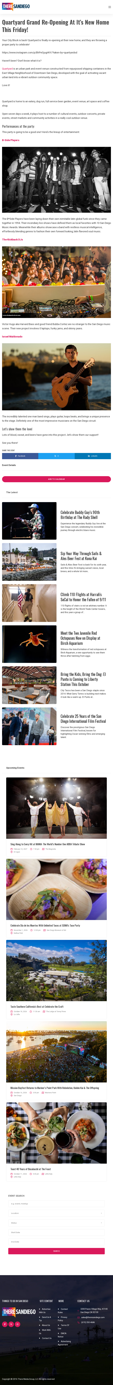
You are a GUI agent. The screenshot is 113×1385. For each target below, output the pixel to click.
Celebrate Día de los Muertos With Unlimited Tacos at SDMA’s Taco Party (45, 925)
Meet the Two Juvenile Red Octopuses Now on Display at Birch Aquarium (80, 638)
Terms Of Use (63, 1327)
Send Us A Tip (45, 1319)
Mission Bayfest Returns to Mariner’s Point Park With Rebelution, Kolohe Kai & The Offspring (54, 1088)
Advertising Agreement (64, 1343)
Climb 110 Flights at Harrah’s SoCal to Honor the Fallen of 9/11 (83, 597)
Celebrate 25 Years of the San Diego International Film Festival (83, 718)
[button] (56, 1213)
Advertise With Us (44, 1311)
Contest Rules (63, 1311)
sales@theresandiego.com (93, 1317)
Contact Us (47, 1338)
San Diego (17, 1096)
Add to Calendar (56, 479)
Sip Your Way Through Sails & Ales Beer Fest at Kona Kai (81, 556)
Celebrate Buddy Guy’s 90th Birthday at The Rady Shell (80, 514)
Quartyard (7, 68)
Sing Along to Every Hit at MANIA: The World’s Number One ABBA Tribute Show (47, 844)
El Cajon (17, 852)
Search (56, 1251)
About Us (46, 1325)
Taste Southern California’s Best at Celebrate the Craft (37, 1006)
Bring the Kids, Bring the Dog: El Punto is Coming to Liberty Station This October (83, 679)
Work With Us (45, 1331)
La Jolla (17, 1014)
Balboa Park (18, 933)
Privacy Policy (62, 1319)
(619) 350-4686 (88, 1322)
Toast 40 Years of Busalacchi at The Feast (30, 1169)
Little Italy (17, 1177)
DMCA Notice (62, 1335)
